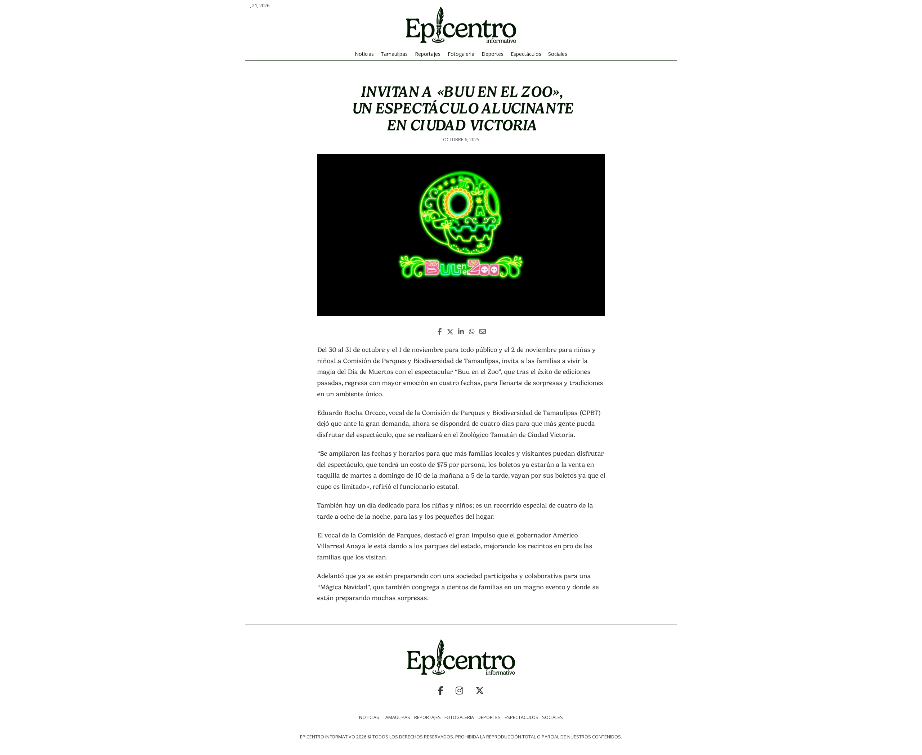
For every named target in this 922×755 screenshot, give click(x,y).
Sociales (557, 53)
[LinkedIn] (461, 331)
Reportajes (427, 53)
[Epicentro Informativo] (461, 25)
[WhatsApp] (471, 331)
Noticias (364, 53)
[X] (450, 331)
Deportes (492, 53)
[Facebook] (439, 331)
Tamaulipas (394, 53)
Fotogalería (461, 53)
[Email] (482, 331)
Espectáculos (526, 53)
